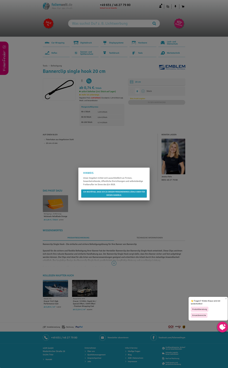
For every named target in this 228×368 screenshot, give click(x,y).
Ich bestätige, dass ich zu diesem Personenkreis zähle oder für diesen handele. (114, 193)
